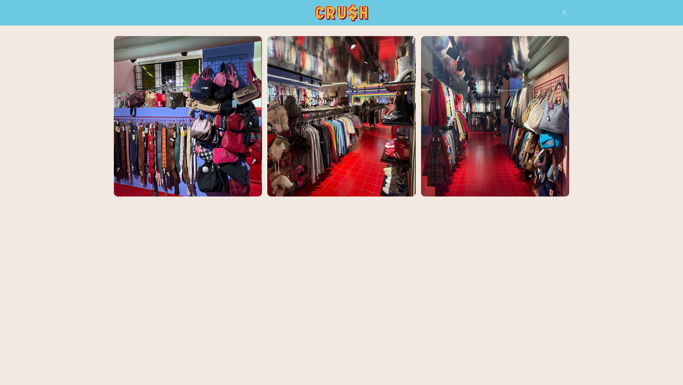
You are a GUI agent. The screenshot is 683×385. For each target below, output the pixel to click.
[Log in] (564, 13)
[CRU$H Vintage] (341, 13)
